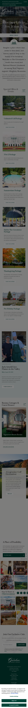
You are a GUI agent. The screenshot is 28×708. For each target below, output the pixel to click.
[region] (14, 696)
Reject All (14, 700)
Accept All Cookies (14, 705)
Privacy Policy (14, 693)
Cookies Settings (14, 696)
